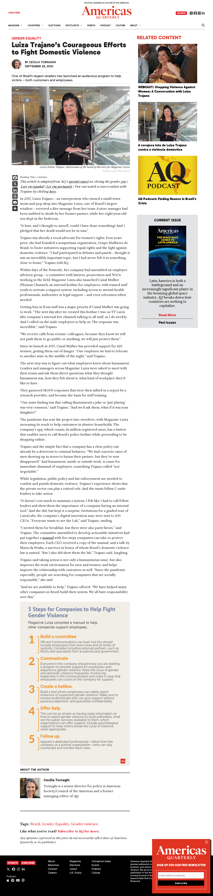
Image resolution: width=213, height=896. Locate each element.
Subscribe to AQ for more (78, 831)
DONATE (181, 13)
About (51, 861)
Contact (52, 868)
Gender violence (84, 824)
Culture (120, 25)
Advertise (53, 865)
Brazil (35, 824)
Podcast (105, 25)
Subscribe (28, 862)
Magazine (75, 861)
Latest (73, 868)
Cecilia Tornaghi (42, 62)
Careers (52, 872)
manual (48, 538)
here (53, 191)
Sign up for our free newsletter (181, 865)
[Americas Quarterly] (106, 12)
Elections (55, 25)
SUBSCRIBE (14, 12)
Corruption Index (101, 861)
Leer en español (32, 187)
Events (91, 25)
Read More (167, 315)
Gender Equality (26, 38)
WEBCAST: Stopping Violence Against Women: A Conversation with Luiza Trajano (166, 91)
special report (79, 182)
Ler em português (59, 187)
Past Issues (167, 322)
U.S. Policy (76, 872)
